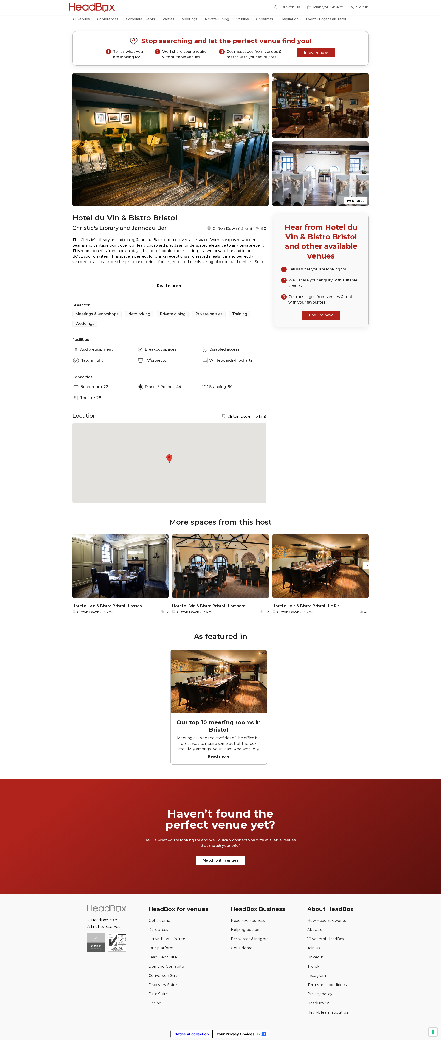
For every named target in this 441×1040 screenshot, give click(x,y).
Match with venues (220, 860)
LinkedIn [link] (315, 957)
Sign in (362, 7)
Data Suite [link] (158, 994)
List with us (290, 7)
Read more (169, 286)
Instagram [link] (316, 975)
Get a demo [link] (159, 920)
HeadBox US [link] (319, 1003)
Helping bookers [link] (246, 930)
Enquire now (316, 52)
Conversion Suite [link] (164, 975)
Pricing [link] (155, 1003)
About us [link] (315, 930)
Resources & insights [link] (249, 939)
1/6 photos (356, 201)
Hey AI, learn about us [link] (327, 1012)
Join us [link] (313, 948)
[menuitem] (287, 8)
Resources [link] (158, 930)
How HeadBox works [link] (326, 920)
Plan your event (328, 7)
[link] (117, 943)
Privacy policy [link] (319, 994)
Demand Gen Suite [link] (166, 966)
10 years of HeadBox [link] (325, 939)
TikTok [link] (313, 966)
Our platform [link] (161, 948)
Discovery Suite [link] (163, 985)
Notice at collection (191, 1034)
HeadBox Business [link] (248, 920)
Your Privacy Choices (235, 1034)
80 (263, 228)
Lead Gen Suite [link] (163, 957)
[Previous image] (80, 139)
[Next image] (260, 139)
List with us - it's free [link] (167, 939)
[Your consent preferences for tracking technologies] (433, 1032)
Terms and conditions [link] (327, 985)
